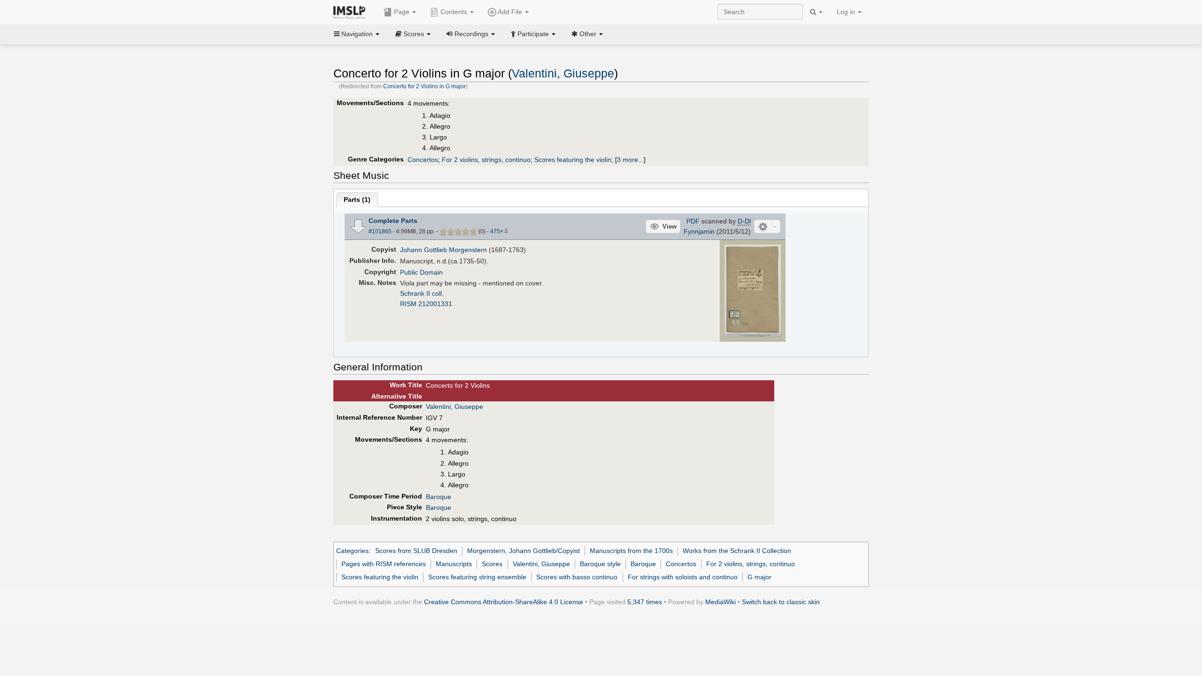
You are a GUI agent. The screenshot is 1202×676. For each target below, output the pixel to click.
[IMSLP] (351, 11)
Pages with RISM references (383, 564)
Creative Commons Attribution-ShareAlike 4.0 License (503, 602)
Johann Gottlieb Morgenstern (443, 250)
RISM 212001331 (426, 303)
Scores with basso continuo (576, 577)
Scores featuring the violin (572, 159)
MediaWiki (720, 602)
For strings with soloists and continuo (683, 577)
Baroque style (600, 564)
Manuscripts (454, 564)
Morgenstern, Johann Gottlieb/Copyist (523, 550)
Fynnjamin (699, 231)
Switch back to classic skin (781, 602)
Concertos (423, 159)
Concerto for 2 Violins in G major (424, 86)
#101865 (380, 231)
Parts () (357, 199)
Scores (492, 564)
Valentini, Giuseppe (563, 73)
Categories (352, 550)
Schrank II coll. (422, 293)
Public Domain (421, 272)
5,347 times (644, 602)
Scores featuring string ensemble (477, 577)
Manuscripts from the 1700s (631, 550)
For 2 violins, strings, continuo (486, 159)
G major (759, 577)
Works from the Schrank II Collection (737, 550)
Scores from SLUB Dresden (416, 550)
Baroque (438, 496)
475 (495, 231)
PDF (693, 221)
